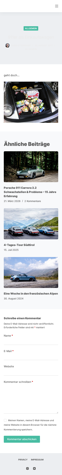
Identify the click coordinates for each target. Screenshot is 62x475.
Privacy (23, 459)
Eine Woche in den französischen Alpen (31, 293)
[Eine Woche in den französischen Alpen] (31, 272)
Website (9, 366)
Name (8, 335)
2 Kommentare (32, 201)
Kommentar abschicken (22, 439)
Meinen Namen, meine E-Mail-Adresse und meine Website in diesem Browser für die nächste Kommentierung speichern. (30, 425)
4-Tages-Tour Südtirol (19, 245)
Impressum (37, 459)
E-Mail (9, 351)
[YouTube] (34, 468)
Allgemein (31, 28)
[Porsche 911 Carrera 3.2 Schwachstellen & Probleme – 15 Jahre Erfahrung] (31, 166)
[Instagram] (27, 468)
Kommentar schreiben (18, 381)
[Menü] (56, 6)
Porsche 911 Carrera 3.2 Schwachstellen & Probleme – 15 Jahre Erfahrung (30, 192)
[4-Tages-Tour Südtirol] (31, 223)
